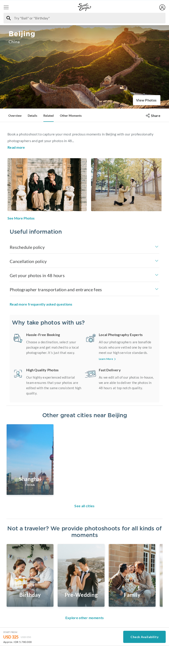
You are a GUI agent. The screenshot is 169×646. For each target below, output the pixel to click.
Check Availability (144, 637)
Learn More (106, 359)
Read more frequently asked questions (41, 304)
